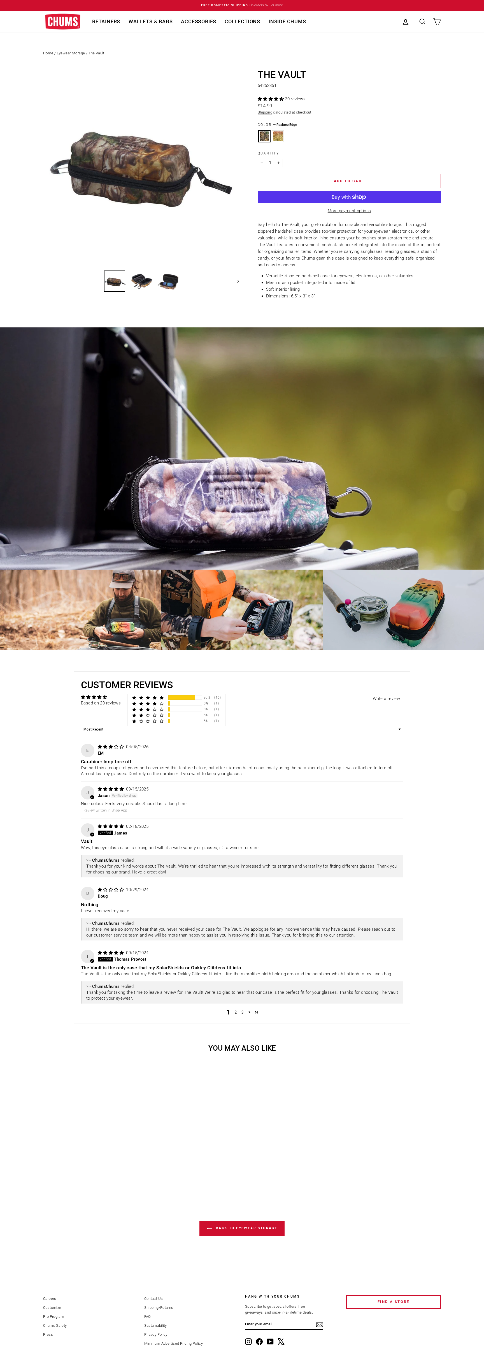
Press (48, 1334)
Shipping (265, 112)
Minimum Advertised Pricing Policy (173, 1343)
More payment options (349, 210)
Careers (49, 1298)
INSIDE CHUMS (287, 21)
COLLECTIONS (242, 21)
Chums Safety (55, 1325)
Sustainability (155, 1325)
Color (277, 125)
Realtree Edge (264, 136)
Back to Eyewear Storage (246, 1228)
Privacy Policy (155, 1334)
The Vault (96, 53)
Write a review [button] (386, 698)
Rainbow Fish (277, 136)
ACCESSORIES (198, 21)
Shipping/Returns (158, 1307)
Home (48, 53)
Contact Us (153, 1298)
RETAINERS (106, 21)
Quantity (268, 153)
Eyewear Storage (71, 53)
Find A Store (393, 1302)
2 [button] (235, 1012)
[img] (111, 746)
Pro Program (53, 1316)
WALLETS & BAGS (151, 21)
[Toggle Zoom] (141, 168)
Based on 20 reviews (101, 703)
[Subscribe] (319, 1324)
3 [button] (242, 1012)
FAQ (147, 1316)
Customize (52, 1307)
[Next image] (235, 281)
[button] (271, 98)
